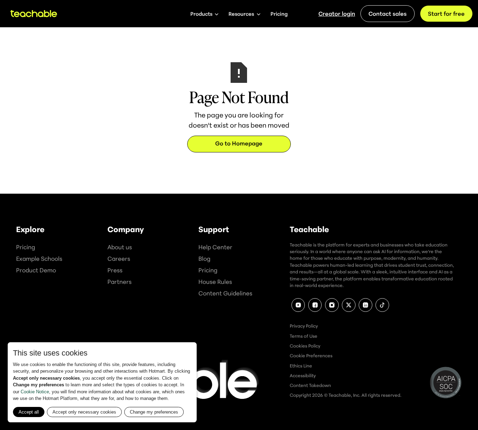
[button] (204, 13)
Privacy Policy (304, 326)
